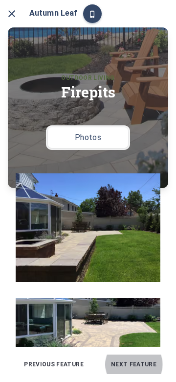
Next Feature (133, 364)
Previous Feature (54, 364)
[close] (12, 14)
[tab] (88, 137)
